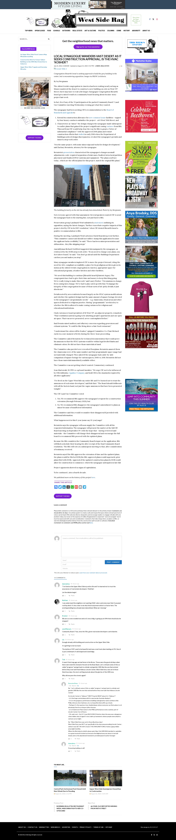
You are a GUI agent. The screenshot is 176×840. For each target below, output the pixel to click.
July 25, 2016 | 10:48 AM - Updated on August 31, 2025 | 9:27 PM (74, 66)
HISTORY (126, 31)
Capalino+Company (76, 373)
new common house (97, 118)
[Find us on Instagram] (157, 18)
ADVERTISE (66, 827)
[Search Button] (49, 39)
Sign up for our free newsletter (88, 47)
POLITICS (101, 31)
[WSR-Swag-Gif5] (141, 297)
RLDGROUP (154, 827)
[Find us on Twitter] (153, 18)
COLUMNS (110, 31)
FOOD (49, 31)
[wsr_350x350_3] (141, 116)
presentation (69, 152)
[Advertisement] (141, 363)
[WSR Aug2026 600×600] (141, 395)
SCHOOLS (56, 31)
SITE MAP (109, 827)
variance (110, 126)
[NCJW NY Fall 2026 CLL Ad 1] (141, 262)
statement (99, 223)
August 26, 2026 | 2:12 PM (63, 794)
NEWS (98, 66)
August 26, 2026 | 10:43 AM (99, 794)
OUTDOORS (66, 31)
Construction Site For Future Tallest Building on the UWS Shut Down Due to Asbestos (33, 62)
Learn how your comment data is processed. (93, 573)
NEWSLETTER (44, 827)
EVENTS (75, 827)
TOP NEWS (28, 31)
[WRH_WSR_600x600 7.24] (141, 75)
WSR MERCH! (55, 827)
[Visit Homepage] (96, 18)
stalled (81, 134)
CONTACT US (32, 827)
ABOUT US (146, 31)
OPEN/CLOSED (40, 31)
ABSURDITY (136, 31)
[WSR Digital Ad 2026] (141, 332)
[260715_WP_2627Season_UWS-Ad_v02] (141, 192)
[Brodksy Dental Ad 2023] (141, 227)
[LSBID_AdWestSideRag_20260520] (141, 157)
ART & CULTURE (90, 31)
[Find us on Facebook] (149, 18)
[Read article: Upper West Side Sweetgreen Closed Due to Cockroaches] (106, 778)
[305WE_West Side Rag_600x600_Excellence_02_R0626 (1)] (34, 93)
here (93, 477)
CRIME (119, 31)
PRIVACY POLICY (85, 827)
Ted (78, 686)
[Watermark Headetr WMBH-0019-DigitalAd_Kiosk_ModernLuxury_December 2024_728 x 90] (88, 4)
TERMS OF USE (98, 827)
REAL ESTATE (77, 31)
